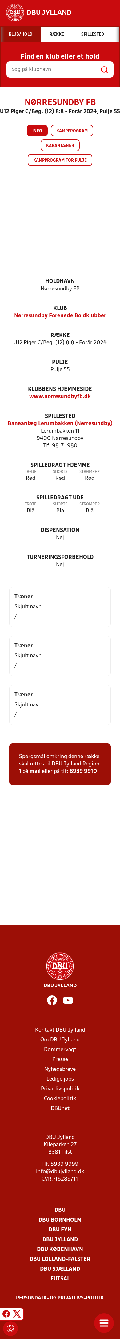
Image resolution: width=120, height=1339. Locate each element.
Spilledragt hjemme (60, 465)
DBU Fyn (60, 1230)
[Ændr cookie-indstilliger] (10, 1328)
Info (37, 131)
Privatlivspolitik (60, 1089)
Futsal (60, 1279)
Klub (60, 308)
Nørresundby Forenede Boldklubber (60, 316)
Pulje (60, 362)
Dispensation (60, 530)
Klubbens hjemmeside (60, 389)
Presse (60, 1059)
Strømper (89, 472)
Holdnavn (60, 281)
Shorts (60, 472)
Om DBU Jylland (60, 1040)
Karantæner (60, 146)
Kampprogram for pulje (60, 160)
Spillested (60, 416)
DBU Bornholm (60, 1220)
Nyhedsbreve (60, 1069)
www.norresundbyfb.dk (60, 396)
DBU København (60, 1249)
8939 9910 (83, 771)
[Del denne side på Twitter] (17, 1315)
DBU (60, 1210)
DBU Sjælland (60, 1269)
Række (60, 335)
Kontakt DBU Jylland (60, 1030)
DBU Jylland (60, 1239)
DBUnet (60, 1108)
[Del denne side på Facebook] (6, 1315)
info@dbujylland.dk (60, 1171)
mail (35, 771)
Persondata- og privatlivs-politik (60, 1298)
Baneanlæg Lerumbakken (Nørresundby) (60, 423)
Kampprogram (72, 131)
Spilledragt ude (60, 498)
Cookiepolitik (60, 1098)
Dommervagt (60, 1049)
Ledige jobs (60, 1079)
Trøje (31, 472)
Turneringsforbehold (60, 557)
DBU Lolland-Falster (60, 1259)
